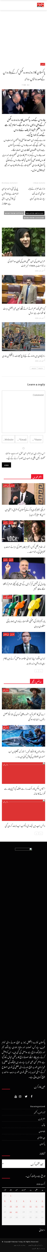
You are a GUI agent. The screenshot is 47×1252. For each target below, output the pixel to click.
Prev (40, 368)
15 (11, 1206)
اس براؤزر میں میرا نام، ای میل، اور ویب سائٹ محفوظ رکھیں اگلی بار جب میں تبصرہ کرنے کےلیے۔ (25, 455)
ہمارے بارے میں (19, 1245)
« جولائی (42, 1229)
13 (24, 1206)
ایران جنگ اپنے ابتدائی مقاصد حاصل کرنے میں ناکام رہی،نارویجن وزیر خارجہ (24, 660)
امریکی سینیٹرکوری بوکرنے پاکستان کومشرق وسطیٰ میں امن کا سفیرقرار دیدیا (25, 511)
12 (31, 1206)
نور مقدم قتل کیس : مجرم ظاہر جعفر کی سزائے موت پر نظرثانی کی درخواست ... (24, 548)
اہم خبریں (12, 485)
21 (17, 1211)
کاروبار (5, 597)
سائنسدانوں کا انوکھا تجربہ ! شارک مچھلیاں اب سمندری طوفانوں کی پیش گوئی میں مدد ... (26, 753)
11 (36, 1206)
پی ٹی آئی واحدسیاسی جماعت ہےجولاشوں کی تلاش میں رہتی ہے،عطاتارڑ (10, 195)
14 (17, 1206)
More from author (14, 213)
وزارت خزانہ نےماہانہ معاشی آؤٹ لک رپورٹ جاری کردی (36, 193)
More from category (34, 217)
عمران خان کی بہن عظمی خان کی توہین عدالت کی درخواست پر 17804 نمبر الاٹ (26, 263)
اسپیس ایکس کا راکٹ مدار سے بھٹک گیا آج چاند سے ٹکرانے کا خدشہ (24, 790)
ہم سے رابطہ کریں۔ (38, 1248)
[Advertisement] (23, 34)
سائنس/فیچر (5, 690)
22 (11, 1211)
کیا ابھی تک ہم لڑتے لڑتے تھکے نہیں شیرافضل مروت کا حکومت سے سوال (24, 310)
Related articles (34, 213)
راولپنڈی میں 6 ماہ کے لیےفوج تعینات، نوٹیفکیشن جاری (23, 355)
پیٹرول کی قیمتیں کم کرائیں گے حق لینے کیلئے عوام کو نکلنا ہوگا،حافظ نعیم (24, 586)
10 (42, 1206)
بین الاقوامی (6, 485)
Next (34, 368)
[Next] (36, 670)
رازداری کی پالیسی (35, 1245)
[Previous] (41, 670)
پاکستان (42, 64)
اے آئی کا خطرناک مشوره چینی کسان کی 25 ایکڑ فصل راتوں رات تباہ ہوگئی (24, 716)
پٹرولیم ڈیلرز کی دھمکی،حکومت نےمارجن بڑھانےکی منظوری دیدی (25, 623)
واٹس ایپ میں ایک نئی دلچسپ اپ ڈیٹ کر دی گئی (25, 825)
